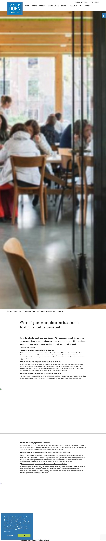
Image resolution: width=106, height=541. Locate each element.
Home (27, 6)
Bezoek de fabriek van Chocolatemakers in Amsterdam (37, 350)
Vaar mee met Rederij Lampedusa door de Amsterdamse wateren (41, 362)
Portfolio (42, 6)
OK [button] (24, 535)
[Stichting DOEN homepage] (15, 8)
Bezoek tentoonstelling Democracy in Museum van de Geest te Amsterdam (44, 464)
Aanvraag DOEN (53, 6)
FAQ (80, 6)
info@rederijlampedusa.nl (59, 370)
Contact (87, 6)
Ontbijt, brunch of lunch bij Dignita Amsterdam (35, 540)
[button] (104, 15)
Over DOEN (73, 6)
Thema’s (34, 6)
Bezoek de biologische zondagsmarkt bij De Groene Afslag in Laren (41, 373)
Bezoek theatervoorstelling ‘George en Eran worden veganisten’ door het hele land (45, 452)
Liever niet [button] (10, 535)
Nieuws (63, 6)
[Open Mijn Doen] (94, 2)
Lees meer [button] (7, 531)
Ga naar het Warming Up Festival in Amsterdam (35, 443)
